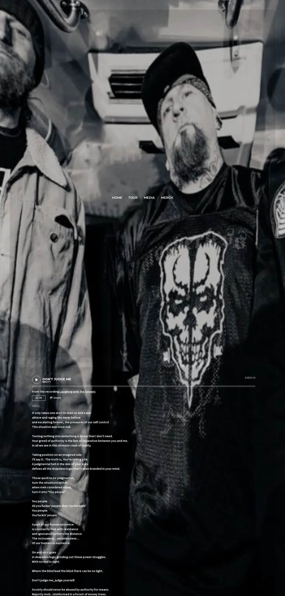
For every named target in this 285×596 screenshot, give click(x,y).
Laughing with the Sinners (77, 392)
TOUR (133, 198)
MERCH (167, 198)
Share (57, 398)
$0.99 (39, 398)
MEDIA (149, 198)
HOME (117, 198)
